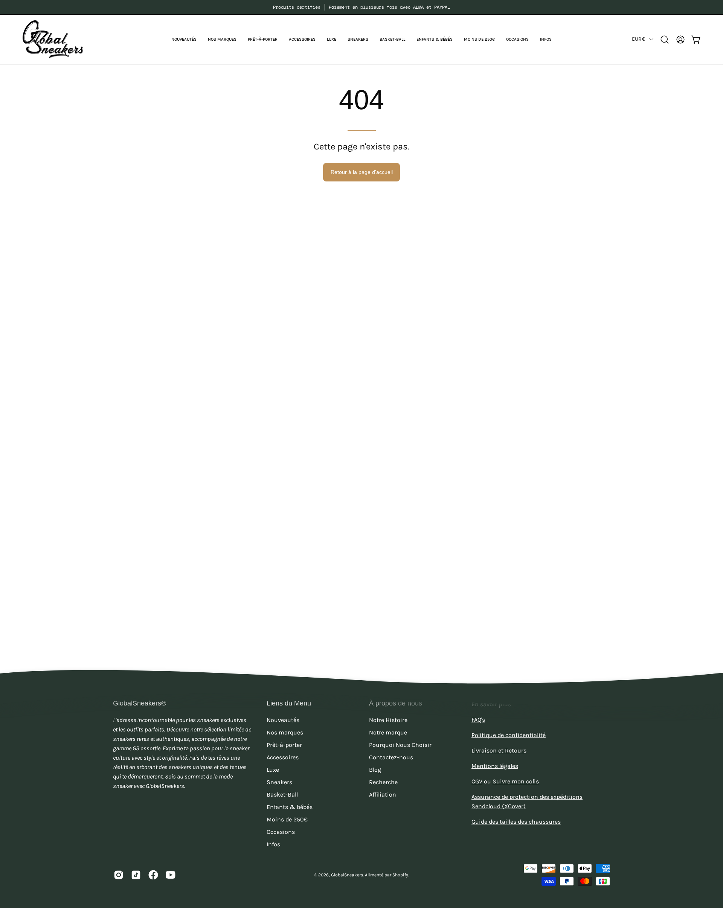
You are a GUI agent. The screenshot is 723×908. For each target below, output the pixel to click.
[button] (222, 39)
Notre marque (388, 732)
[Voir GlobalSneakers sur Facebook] (153, 875)
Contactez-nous (391, 757)
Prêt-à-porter (284, 744)
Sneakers (279, 782)
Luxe (273, 769)
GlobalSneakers (347, 875)
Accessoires (283, 757)
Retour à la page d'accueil (362, 172)
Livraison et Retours (498, 750)
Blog (375, 769)
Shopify (400, 875)
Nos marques (285, 732)
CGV (476, 781)
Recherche (383, 782)
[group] (361, 7)
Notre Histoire (388, 720)
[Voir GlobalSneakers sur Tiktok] (136, 875)
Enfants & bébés (290, 806)
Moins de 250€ (287, 819)
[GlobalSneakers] (53, 39)
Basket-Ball (282, 794)
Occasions (281, 831)
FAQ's (478, 719)
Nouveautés (283, 720)
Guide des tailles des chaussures (516, 821)
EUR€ (638, 39)
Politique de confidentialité (508, 735)
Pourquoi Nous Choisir (400, 744)
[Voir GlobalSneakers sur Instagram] (118, 875)
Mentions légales (494, 765)
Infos (273, 844)
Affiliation (382, 794)
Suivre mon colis (516, 781)
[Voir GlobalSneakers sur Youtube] (170, 875)
